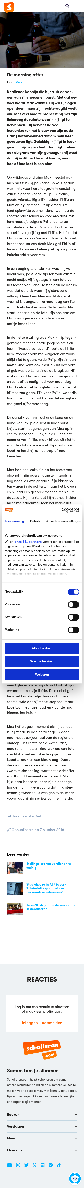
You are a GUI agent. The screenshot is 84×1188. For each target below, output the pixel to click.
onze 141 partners (28, 541)
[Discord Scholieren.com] (44, 1167)
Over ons (14, 1150)
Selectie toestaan (42, 661)
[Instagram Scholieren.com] (19, 1167)
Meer (11, 1138)
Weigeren (42, 674)
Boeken (13, 1114)
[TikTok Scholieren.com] (59, 1167)
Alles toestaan (42, 648)
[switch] (73, 604)
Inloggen (30, 1022)
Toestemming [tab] (14, 521)
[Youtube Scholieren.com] (11, 1167)
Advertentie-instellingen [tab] (63, 521)
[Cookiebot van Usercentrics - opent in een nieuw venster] (61, 510)
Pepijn (20, 82)
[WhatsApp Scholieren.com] (36, 1167)
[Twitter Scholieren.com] (28, 1167)
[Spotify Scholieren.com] (52, 1167)
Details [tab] (35, 521)
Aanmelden (52, 1022)
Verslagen (15, 1126)
